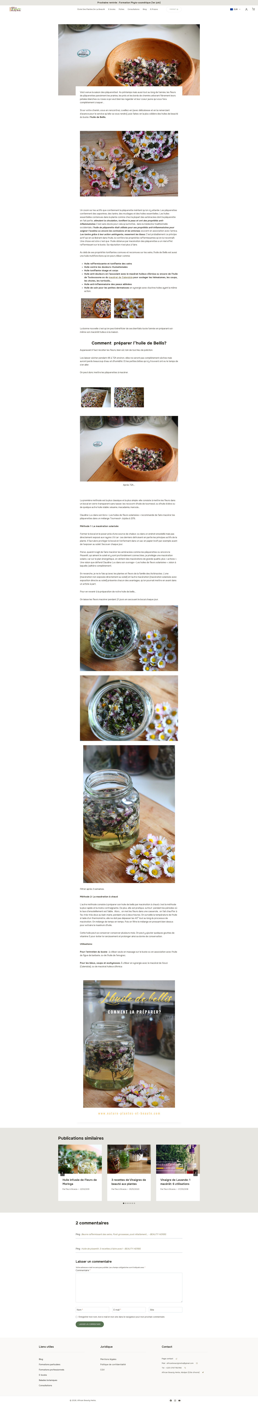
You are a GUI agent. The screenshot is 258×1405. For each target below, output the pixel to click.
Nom (80, 1309)
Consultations (133, 9)
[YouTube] (179, 1400)
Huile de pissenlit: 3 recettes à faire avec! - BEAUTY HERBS (111, 1248)
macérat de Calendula (121, 277)
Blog (145, 9)
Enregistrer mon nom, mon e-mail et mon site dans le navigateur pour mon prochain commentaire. (122, 1317)
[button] (235, 9)
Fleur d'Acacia (71, 1189)
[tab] (123, 1203)
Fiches (121, 9)
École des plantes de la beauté (91, 9)
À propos (154, 9)
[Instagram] (175, 1400)
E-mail (117, 1309)
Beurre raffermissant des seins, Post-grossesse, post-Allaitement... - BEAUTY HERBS (123, 1234)
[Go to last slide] (62, 1173)
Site (152, 1309)
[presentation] (80, 1159)
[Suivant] (195, 1173)
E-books (111, 9)
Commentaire (83, 1270)
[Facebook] (171, 1400)
